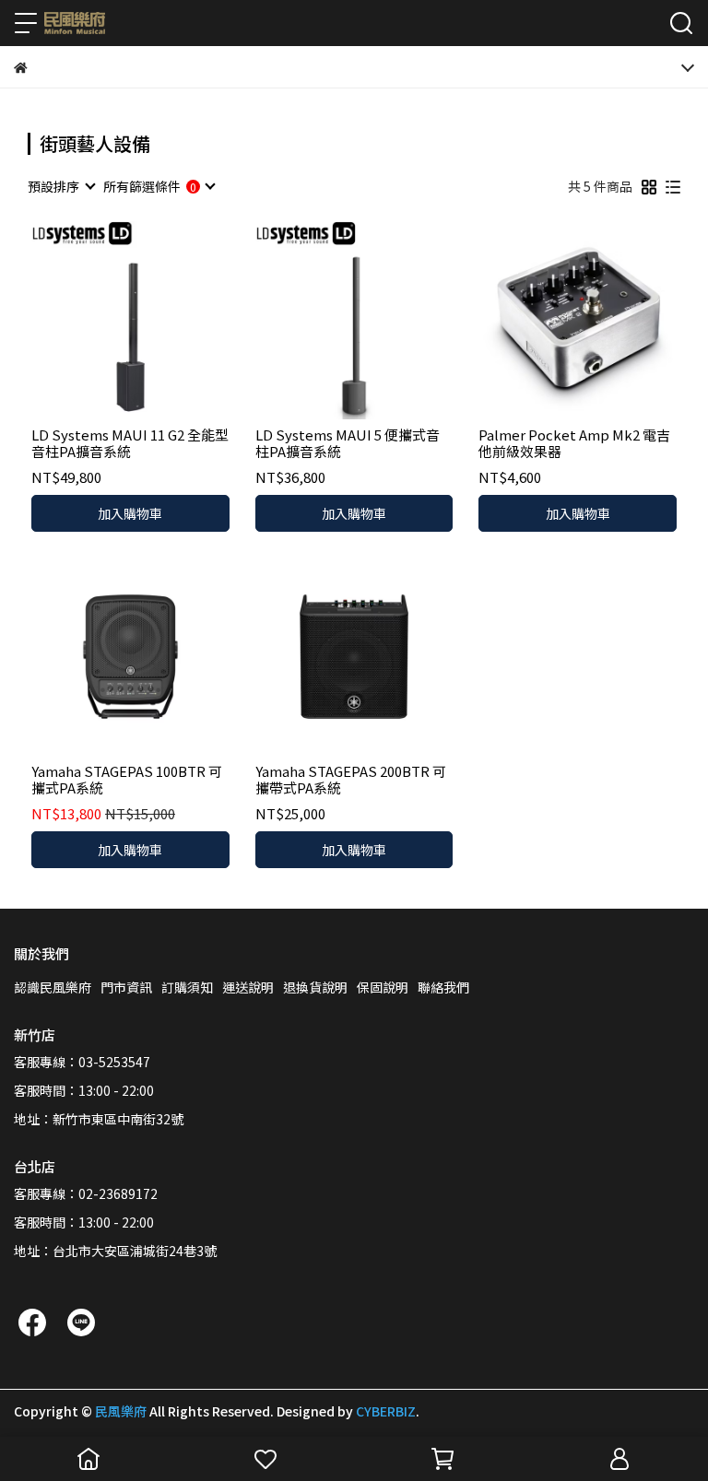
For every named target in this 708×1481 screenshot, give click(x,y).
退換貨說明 (315, 987)
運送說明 (248, 987)
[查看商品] (103, 320)
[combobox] (61, 186)
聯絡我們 (443, 987)
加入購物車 (130, 513)
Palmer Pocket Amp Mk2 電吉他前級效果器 (574, 443)
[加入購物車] (156, 320)
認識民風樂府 (52, 987)
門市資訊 (126, 987)
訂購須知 (187, 987)
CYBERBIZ (386, 1411)
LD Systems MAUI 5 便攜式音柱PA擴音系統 (347, 443)
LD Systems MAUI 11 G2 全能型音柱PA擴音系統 (130, 443)
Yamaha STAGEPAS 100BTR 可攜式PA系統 (126, 779)
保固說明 (382, 987)
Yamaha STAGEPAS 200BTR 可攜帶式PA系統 (350, 779)
